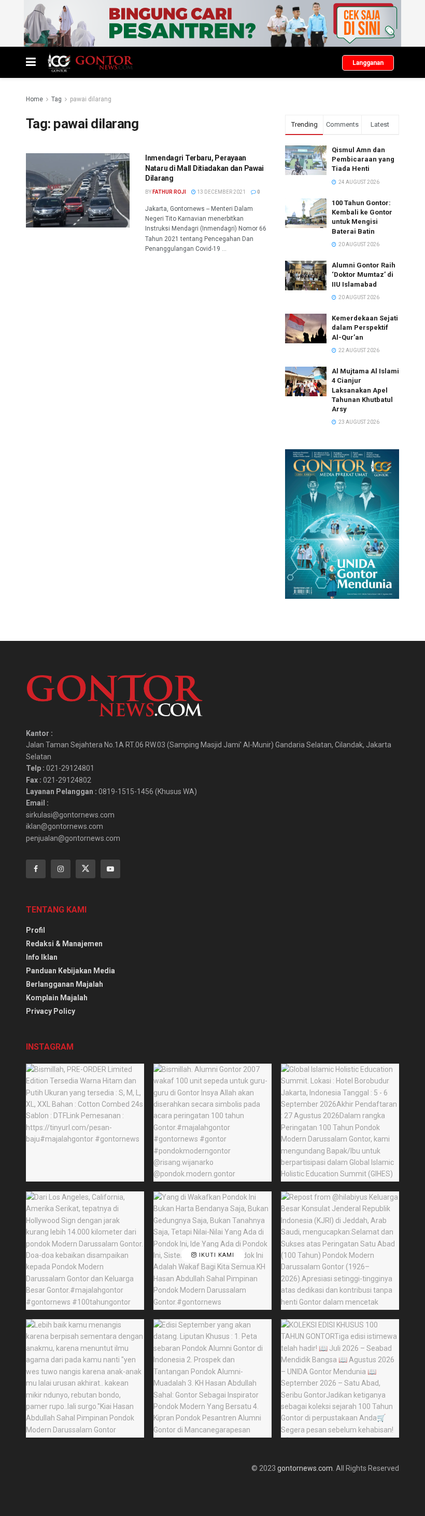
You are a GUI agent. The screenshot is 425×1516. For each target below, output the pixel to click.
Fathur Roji (169, 192)
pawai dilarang (90, 99)
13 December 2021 (221, 192)
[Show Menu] (31, 62)
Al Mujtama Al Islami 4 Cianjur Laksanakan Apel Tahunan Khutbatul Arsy (365, 390)
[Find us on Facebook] (36, 869)
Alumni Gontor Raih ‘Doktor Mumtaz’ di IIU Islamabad (363, 274)
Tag (56, 99)
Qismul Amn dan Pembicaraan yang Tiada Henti (363, 159)
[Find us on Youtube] (110, 869)
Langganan (368, 62)
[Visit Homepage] (90, 62)
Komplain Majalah (57, 998)
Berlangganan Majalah (64, 984)
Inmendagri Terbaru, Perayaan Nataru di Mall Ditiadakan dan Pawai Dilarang (204, 168)
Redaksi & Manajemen (64, 944)
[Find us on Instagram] (60, 869)
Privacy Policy (50, 1011)
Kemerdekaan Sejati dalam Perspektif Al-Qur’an (365, 327)
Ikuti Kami (215, 1255)
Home (34, 99)
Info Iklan (42, 957)
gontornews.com (305, 1468)
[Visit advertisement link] (212, 23)
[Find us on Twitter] (85, 869)
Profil (35, 930)
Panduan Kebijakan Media (70, 971)
